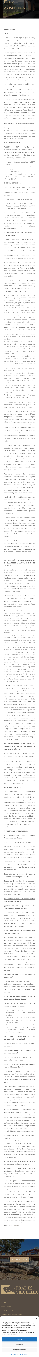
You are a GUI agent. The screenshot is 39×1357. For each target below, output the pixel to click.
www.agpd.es (13, 1226)
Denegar (19, 1344)
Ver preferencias (19, 1350)
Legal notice (23, 1354)
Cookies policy (15, 1354)
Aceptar (20, 1339)
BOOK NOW (18, 1259)
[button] (36, 1319)
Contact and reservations (11, 1315)
